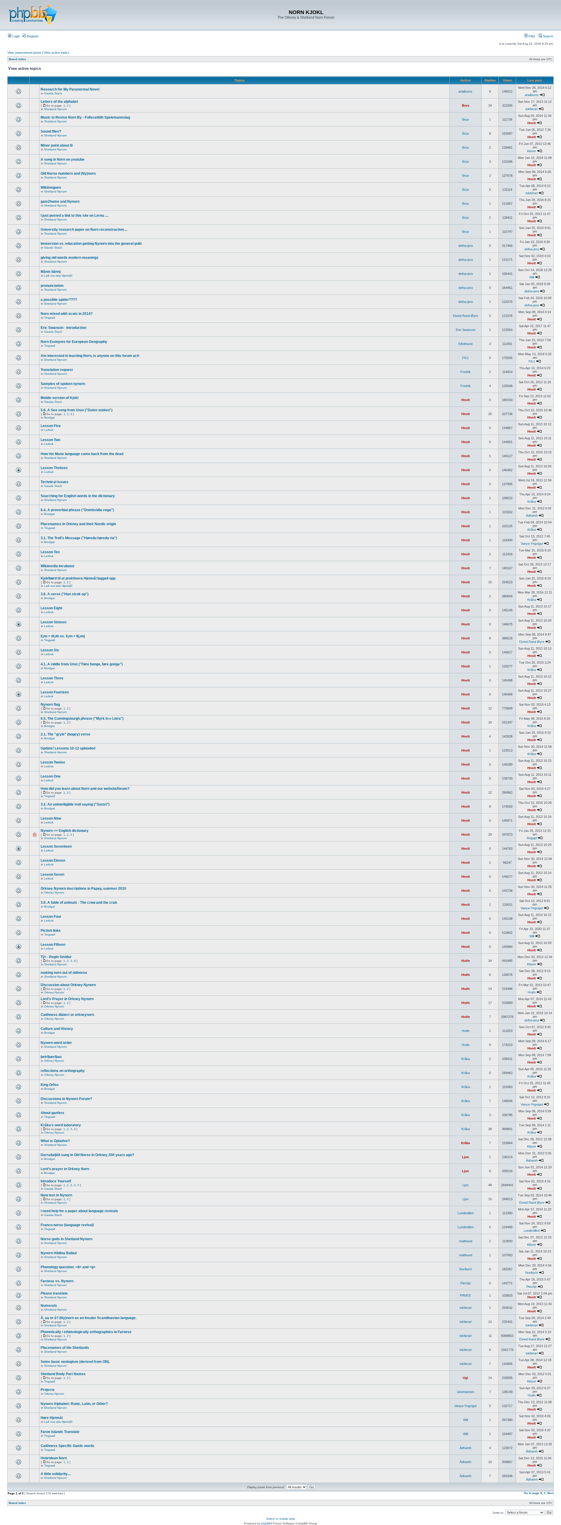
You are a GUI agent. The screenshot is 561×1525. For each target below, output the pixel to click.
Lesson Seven (52, 874)
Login (15, 36)
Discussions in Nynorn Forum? (66, 1099)
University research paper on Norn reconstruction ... (84, 230)
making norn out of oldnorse (64, 973)
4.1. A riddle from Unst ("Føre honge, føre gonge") (82, 664)
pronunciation (52, 286)
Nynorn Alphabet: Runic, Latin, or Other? (74, 1404)
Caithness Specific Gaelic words (67, 1446)
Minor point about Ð (57, 145)
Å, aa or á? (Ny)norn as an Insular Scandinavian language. (88, 1318)
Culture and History (57, 1029)
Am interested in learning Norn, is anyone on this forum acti (90, 356)
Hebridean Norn (54, 1458)
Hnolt (531, 123)
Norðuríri (465, 1269)
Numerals (49, 1306)
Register (32, 36)
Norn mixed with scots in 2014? (67, 314)
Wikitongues (51, 187)
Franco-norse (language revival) (67, 1225)
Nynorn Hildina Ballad (59, 1253)
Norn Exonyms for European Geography (74, 342)
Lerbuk (48, 429)
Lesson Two (50, 440)
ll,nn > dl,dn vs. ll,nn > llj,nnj (63, 636)
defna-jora (465, 245)
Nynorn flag (50, 704)
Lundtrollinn (466, 1213)
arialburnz (465, 91)
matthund (465, 1241)
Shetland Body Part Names (63, 1374)
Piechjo (465, 1283)
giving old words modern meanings (69, 258)
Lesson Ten (50, 552)
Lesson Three (52, 678)
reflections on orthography (63, 1071)
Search (547, 36)
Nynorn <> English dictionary (65, 831)
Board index (17, 59)
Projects (48, 1390)
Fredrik (465, 372)
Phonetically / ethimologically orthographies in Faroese (86, 1332)
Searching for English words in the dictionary (78, 496)
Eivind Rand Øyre (465, 316)
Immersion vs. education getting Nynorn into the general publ (91, 244)
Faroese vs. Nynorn (57, 1281)
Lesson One (50, 776)
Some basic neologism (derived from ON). (75, 1362)
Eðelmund (465, 344)
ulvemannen (465, 1392)
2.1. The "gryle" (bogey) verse (65, 734)
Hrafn (465, 960)
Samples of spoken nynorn (63, 384)
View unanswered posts (24, 52)
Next (550, 1493)
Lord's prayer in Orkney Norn (65, 1169)
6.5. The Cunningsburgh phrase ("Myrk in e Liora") (82, 718)
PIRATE (465, 1295)
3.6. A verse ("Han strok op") (65, 594)
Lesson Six (50, 650)
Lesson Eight (51, 608)
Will (531, 277)
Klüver (531, 151)
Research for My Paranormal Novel (70, 89)
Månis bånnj (50, 272)
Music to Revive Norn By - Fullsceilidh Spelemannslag (85, 117)
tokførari (532, 109)
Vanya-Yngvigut (532, 543)
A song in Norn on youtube (62, 159)
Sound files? (51, 131)
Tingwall (49, 317)
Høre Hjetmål (52, 1418)
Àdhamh (532, 515)
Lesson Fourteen (55, 692)
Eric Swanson (465, 330)
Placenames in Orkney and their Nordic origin (78, 524)
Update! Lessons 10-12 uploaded (68, 748)
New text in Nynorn (56, 1195)
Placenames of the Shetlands (65, 1348)
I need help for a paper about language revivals (79, 1211)
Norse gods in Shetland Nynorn (66, 1239)
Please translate (54, 1293)
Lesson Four (51, 917)
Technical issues (54, 482)
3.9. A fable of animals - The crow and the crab (79, 903)
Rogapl (532, 838)
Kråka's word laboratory (61, 1125)
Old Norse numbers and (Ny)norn (68, 173)
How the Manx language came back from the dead (82, 454)
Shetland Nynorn (55, 109)
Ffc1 (465, 358)
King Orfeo (49, 1085)
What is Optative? (55, 1141)
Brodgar (49, 417)
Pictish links (51, 931)
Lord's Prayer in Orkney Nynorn (67, 999)
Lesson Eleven (53, 860)
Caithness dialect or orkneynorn (67, 1015)
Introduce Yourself (56, 1181)
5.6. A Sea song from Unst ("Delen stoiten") (76, 410)
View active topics (56, 52)
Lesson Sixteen (53, 622)
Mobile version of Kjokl (59, 398)
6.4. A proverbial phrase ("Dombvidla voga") (77, 510)
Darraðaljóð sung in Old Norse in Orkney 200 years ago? (87, 1155)
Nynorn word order (56, 1043)
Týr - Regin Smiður (56, 957)
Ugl (465, 1378)
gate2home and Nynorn (60, 201)
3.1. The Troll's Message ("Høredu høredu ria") (79, 538)
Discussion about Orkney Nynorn (68, 985)
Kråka (531, 501)
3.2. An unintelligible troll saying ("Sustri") (75, 804)
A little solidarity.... (56, 1474)
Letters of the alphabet (59, 102)
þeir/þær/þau (51, 1057)
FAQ (531, 36)
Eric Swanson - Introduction (63, 328)
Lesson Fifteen (53, 945)
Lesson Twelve (53, 762)
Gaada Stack (53, 93)
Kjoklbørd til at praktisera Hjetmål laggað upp (78, 578)
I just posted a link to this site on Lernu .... (74, 216)
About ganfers (52, 1113)
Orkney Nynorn (54, 892)
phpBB (265, 1523)
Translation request (57, 370)
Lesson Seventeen (56, 846)
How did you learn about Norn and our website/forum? (85, 789)
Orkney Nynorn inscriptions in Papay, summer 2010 (83, 888)
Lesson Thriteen (54, 468)
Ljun (465, 1157)
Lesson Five (51, 426)
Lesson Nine (51, 818)
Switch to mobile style (280, 1518)
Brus (465, 105)
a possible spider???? (59, 300)
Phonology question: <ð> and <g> (68, 1267)
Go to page (531, 1493)
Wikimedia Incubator (58, 566)
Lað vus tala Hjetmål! (58, 275)
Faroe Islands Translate (60, 1432)
